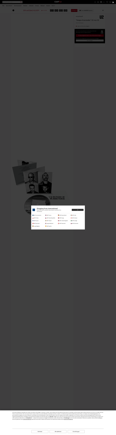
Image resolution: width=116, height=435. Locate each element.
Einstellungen (76, 431)
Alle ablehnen (58, 431)
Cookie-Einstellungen (27, 419)
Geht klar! (40, 431)
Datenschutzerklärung (68, 419)
